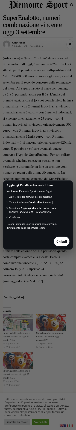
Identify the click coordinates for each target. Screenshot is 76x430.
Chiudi (61, 241)
